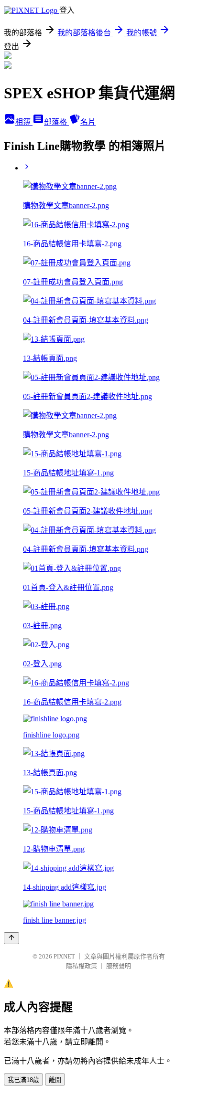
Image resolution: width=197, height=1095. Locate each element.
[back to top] (11, 938)
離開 (55, 1080)
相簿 (24, 122)
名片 (88, 122)
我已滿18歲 (23, 1080)
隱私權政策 (81, 965)
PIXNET (64, 956)
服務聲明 (118, 965)
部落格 (56, 122)
